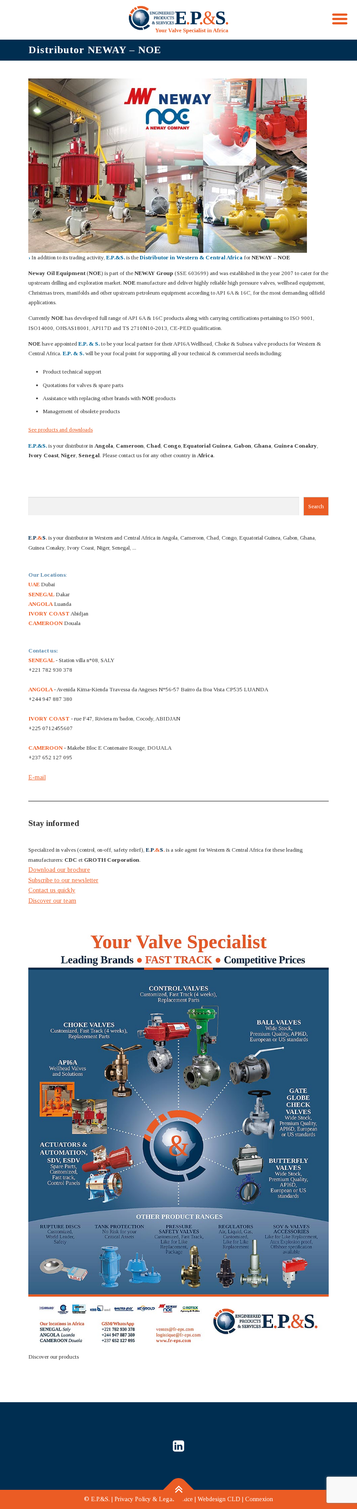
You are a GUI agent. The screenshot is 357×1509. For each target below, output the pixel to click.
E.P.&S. (100, 1499)
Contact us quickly (51, 890)
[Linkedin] (178, 1446)
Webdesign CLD (219, 1499)
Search (316, 506)
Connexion (259, 1499)
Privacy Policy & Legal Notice (154, 1499)
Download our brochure (59, 870)
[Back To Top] (178, 1490)
